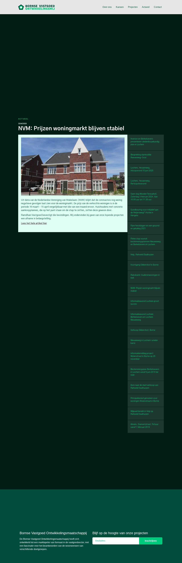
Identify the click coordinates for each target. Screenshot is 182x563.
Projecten (133, 7)
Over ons (107, 7)
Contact (158, 7)
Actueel (146, 7)
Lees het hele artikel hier (34, 223)
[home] (36, 7)
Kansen (120, 7)
